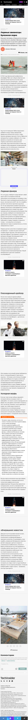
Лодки (9, 54)
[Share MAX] (10, 718)
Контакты (3, 688)
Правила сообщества (5, 685)
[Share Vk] (3, 718)
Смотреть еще (14, 186)
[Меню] (1, 2)
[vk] (4, 681)
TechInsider (8, 2)
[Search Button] (24, 2)
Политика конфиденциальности (8, 687)
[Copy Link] (24, 718)
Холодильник (13, 54)
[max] (12, 681)
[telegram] (6, 681)
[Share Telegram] (17, 718)
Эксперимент (5, 54)
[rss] (1, 681)
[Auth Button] (26, 2)
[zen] (9, 681)
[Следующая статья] (14, 673)
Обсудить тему (23, 52)
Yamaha (18, 54)
